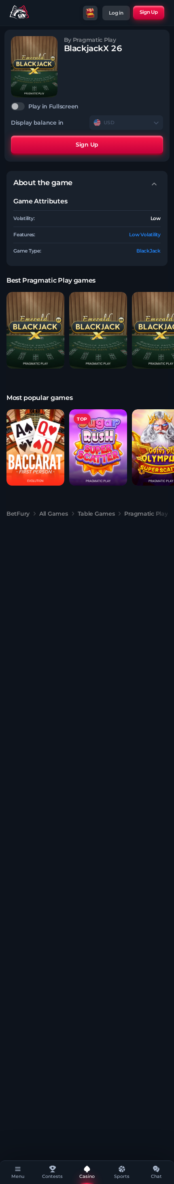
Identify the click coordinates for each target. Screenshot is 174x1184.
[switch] (87, 106)
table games (96, 513)
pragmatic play (146, 513)
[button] (35, 330)
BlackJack (148, 251)
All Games (53, 513)
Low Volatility (145, 234)
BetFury (18, 513)
